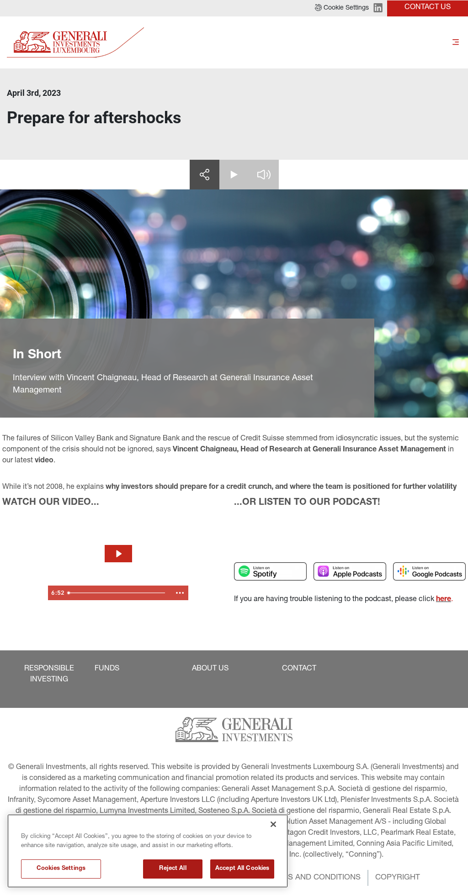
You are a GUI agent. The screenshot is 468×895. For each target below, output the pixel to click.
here (443, 599)
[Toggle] (455, 42)
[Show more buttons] (179, 593)
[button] (341, 8)
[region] (147, 851)
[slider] (118, 593)
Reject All (172, 869)
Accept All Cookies (242, 869)
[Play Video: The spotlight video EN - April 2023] (118, 553)
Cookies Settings (61, 869)
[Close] (273, 824)
